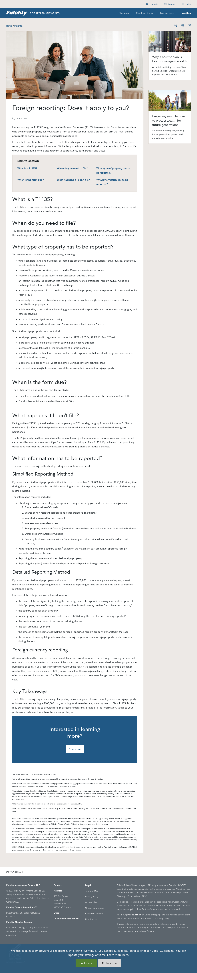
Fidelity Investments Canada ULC (23, 885)
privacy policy (133, 914)
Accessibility (91, 902)
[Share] (175, 25)
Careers (58, 885)
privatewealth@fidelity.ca (67, 918)
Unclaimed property (95, 908)
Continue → (86, 963)
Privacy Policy (91, 896)
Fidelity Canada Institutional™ (21, 907)
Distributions (91, 919)
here (125, 955)
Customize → (109, 963)
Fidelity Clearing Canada (19, 922)
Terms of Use (91, 890)
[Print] (182, 25)
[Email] (189, 25)
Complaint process (94, 913)
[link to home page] (16, 13)
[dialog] (98, 958)
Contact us (75, 749)
